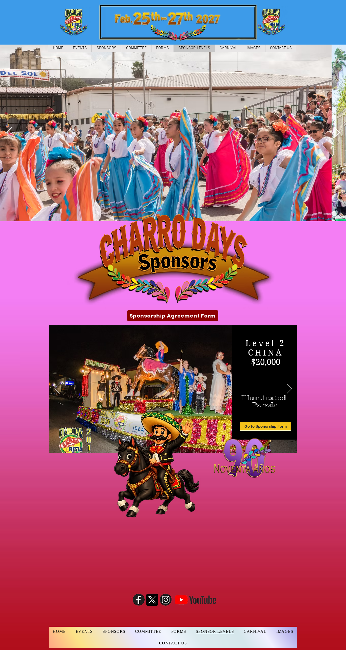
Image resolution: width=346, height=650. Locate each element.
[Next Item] (336, 133)
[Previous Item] (9, 133)
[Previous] (57, 389)
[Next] (289, 389)
